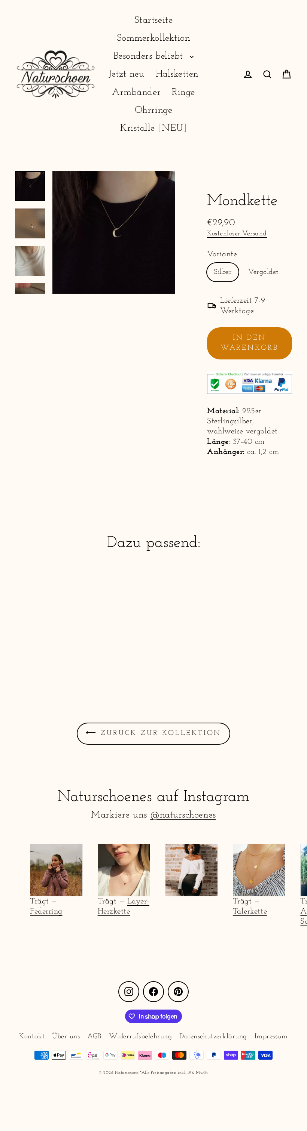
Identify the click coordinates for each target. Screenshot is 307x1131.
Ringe (183, 92)
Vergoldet (263, 272)
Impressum (271, 1036)
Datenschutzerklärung (213, 1036)
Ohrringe (153, 110)
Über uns (66, 1036)
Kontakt (32, 1036)
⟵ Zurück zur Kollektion (153, 733)
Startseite (153, 20)
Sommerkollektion (153, 38)
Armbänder (136, 92)
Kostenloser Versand (237, 234)
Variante (222, 254)
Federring (46, 911)
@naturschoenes (183, 815)
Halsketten (177, 74)
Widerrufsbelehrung (140, 1036)
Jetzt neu (126, 74)
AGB (94, 1036)
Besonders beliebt (149, 56)
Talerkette (250, 911)
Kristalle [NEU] (153, 128)
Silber (223, 272)
